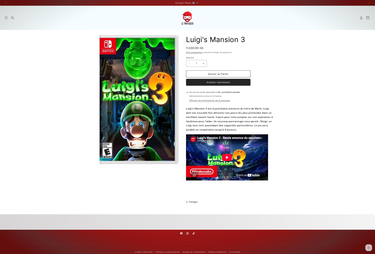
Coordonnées (235, 252)
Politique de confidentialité (194, 252)
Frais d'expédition (194, 52)
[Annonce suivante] (369, 3)
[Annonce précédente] (5, 3)
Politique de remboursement (168, 252)
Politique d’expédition (217, 252)
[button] (6, 18)
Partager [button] (193, 202)
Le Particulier (147, 252)
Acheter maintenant (218, 82)
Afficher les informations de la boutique (209, 100)
